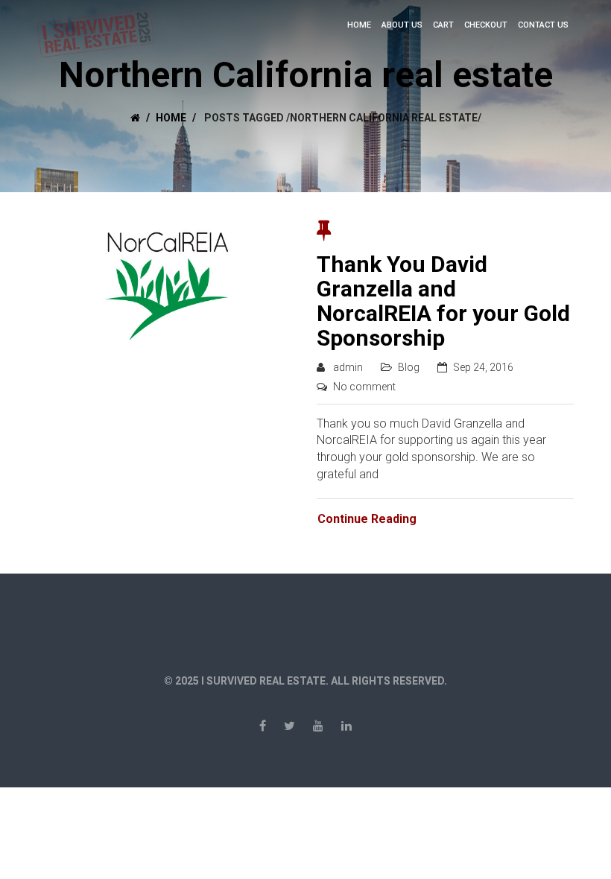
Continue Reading (367, 519)
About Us (402, 25)
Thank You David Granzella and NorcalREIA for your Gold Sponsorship (443, 301)
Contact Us (543, 25)
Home (359, 25)
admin (348, 367)
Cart (443, 25)
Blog (409, 367)
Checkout (485, 25)
